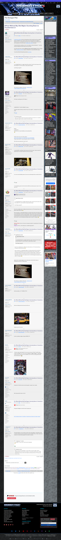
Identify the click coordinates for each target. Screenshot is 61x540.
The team (19, 470)
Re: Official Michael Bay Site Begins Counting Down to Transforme (28, 56)
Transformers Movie (17, 39)
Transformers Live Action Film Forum (26, 21)
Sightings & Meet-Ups (50, 68)
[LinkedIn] (34, 531)
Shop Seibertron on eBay (44, 514)
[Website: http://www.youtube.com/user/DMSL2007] (5, 403)
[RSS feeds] (38, 531)
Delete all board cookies (25, 470)
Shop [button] (9, 13)
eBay (54, 20)
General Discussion (50, 77)
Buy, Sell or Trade (49, 69)
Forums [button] (21, 13)
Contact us (24, 518)
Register (37, 23)
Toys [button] (26, 13)
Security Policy (24, 512)
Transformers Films (7, 514)
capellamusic (21, 192)
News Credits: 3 (8, 304)
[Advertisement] (24, 481)
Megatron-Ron (21, 146)
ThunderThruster (27, 468)
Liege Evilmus (21, 58)
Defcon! (20, 346)
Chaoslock (20, 93)
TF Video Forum (49, 72)
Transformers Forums (15, 21)
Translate (23, 515)
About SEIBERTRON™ (25, 510)
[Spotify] (49, 531)
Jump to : (6, 460)
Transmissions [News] (8, 510)
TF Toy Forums (49, 62)
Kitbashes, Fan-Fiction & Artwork (51, 74)
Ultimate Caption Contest (49, 261)
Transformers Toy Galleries (8, 512)
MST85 (18, 468)
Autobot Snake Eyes (22, 124)
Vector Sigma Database (8, 515)
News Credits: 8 (8, 233)
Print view (41, 21)
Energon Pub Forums (7, 513)
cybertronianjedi (21, 287)
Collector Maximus (22, 301)
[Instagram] (31, 531)
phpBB (19, 472)
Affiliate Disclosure (25, 514)
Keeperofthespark (22, 332)
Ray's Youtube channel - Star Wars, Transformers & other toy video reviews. (27, 416)
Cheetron (32, 467)
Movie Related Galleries (51, 46)
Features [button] (41, 13)
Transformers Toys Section (8, 511)
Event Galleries (6, 518)
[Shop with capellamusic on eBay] (5, 207)
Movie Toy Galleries (50, 43)
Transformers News (49, 88)
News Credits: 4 (8, 201)
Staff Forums (48, 84)
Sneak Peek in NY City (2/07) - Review (50, 51)
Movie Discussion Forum (49, 49)
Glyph (35, 467)
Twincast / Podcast (43, 511)
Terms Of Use (24, 513)
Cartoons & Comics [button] (33, 13)
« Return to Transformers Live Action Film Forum (13, 458)
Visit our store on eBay (50, 183)
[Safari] (6, 524)
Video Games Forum (50, 78)
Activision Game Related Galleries (51, 45)
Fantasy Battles (49, 79)
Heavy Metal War (49, 80)
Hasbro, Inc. (49, 535)
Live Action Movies (49, 64)
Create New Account (25, 522)
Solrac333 (20, 379)
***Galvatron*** (21, 428)
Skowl (20, 35)
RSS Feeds (42, 513)
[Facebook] (12, 531)
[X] (19, 531)
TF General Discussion (50, 71)
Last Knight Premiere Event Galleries (50, 41)
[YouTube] (23, 531)
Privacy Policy (24, 511)
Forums (47, 60)
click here (29, 51)
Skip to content (7, 19)
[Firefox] (8, 524)
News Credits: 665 (8, 39)
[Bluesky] (15, 531)
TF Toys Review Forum (50, 70)
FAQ (34, 23)
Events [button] (51, 13)
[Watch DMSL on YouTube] (5, 412)
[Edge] (10, 524)
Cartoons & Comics (50, 65)
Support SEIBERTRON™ (11, 498)
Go (25, 462)
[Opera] (12, 524)
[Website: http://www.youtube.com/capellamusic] (5, 198)
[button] (38, 2)
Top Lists (5, 520)
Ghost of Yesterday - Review (50, 53)
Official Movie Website (50, 57)
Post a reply (7, 29)
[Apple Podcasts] (45, 531)
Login (41, 23)
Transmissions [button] (15, 13)
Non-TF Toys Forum (50, 76)
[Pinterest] (27, 531)
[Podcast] (42, 531)
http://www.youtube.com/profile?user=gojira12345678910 (24, 137)
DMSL (19, 402)
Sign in (23, 523)
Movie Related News (50, 42)
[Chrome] (4, 524)
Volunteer (42, 512)
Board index (8, 21)
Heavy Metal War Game (8, 519)
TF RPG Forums (49, 81)
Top (42, 89)
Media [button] (46, 13)
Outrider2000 (21, 170)
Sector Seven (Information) (49, 55)
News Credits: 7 (8, 100)
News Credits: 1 (7, 382)
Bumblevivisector (22, 467)
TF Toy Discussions (50, 63)
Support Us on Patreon (44, 515)
